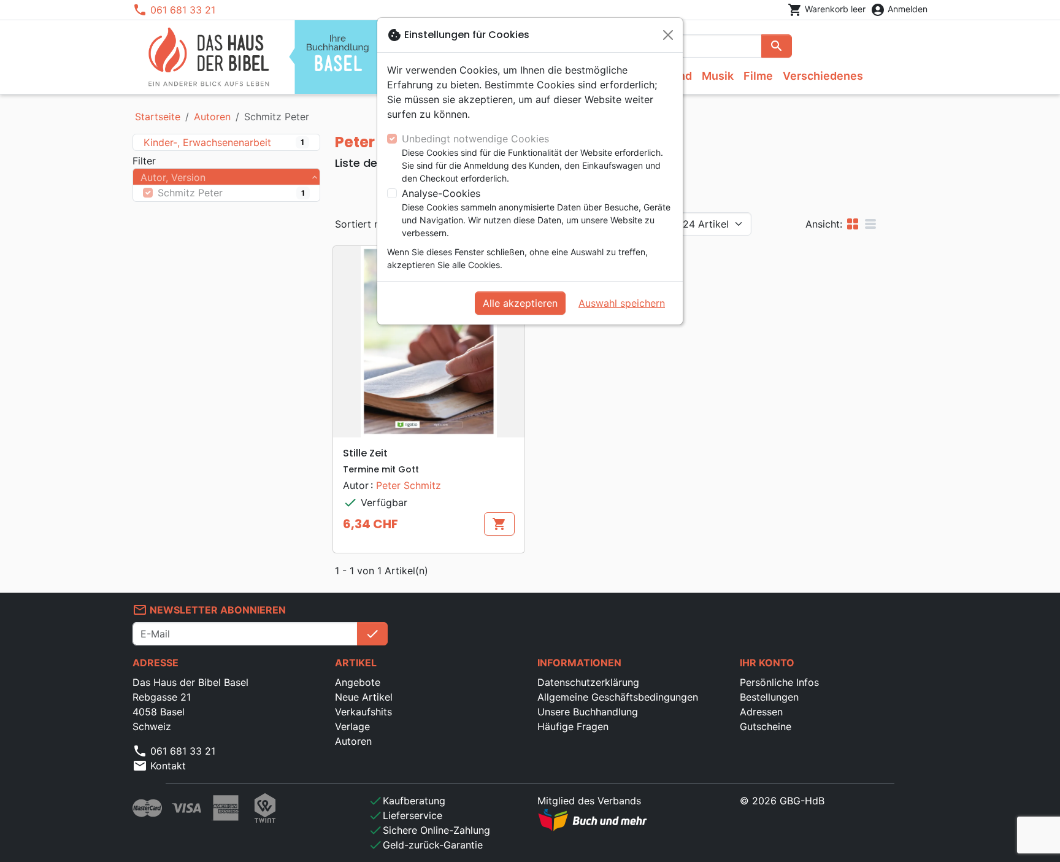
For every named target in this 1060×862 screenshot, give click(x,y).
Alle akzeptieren (520, 303)
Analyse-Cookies (441, 193)
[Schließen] (668, 35)
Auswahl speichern (621, 303)
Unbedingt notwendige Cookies (475, 139)
